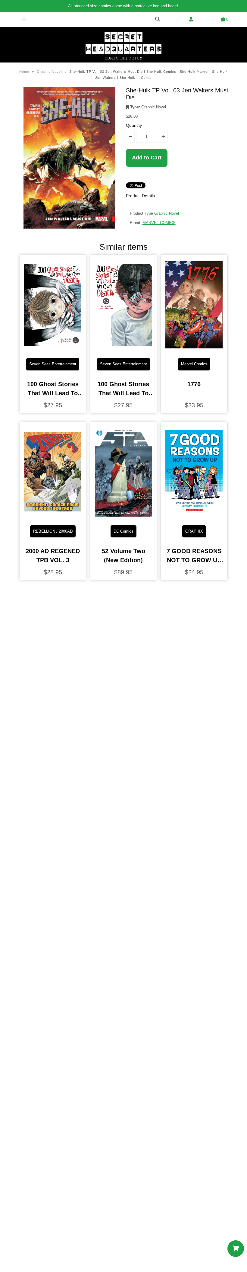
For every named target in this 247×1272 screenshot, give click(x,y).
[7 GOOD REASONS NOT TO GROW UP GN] (194, 516)
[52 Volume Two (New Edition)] (123, 516)
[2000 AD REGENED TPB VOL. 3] (52, 516)
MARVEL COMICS (159, 222)
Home (24, 71)
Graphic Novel (49, 71)
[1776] (194, 348)
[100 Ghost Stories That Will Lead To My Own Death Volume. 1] (52, 348)
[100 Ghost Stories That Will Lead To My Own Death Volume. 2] (123, 348)
